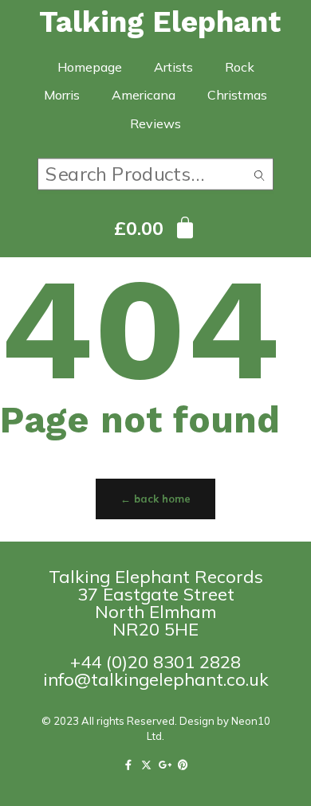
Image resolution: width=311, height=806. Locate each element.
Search (260, 178)
